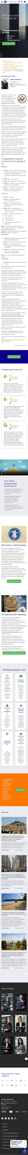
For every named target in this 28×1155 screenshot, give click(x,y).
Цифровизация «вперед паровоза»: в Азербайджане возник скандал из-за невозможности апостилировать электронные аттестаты (12, 838)
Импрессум (5, 1130)
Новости (4, 812)
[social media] (2, 1118)
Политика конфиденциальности (10, 1133)
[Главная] (11, 2)
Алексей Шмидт (5, 1004)
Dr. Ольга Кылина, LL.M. (7, 1021)
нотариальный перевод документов (10, 632)
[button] (19, 2)
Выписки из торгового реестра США (13, 69)
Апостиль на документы (7, 710)
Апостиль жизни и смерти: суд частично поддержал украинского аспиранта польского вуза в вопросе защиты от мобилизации (13, 954)
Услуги (10, 61)
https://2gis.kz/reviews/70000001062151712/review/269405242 (5, 401)
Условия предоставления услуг (10, 1136)
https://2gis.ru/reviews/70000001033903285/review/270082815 (5, 378)
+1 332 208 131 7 (7, 1101)
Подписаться (20, 790)
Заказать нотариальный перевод (14, 653)
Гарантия (5, 1127)
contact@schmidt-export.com (10, 1103)
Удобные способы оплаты (21, 710)
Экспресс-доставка (20, 681)
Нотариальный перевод (13, 614)
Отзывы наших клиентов (11, 369)
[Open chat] (24, 1151)
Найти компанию (8, 43)
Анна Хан (19, 1048)
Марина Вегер (21, 1026)
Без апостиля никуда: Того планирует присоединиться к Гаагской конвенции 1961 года (13, 913)
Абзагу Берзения (16, 79)
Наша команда (7, 988)
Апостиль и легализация (13, 545)
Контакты (5, 1123)
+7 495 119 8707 (16, 83)
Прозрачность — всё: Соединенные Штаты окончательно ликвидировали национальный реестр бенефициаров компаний (13, 876)
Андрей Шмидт (5, 850)
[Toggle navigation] (2, 2)
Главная (4, 61)
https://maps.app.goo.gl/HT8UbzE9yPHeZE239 (5, 427)
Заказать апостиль (14, 581)
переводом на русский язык (8, 103)
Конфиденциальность (7, 743)
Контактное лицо (8, 76)
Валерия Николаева (6, 1047)
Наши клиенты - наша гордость (10, 1074)
